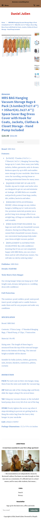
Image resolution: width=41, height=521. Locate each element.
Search (20, 492)
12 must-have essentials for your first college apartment (20, 448)
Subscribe (34, 510)
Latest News (20, 444)
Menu (6, 5)
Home (3, 22)
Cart (37, 5)
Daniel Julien (20, 14)
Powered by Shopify (30, 516)
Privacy (20, 495)
